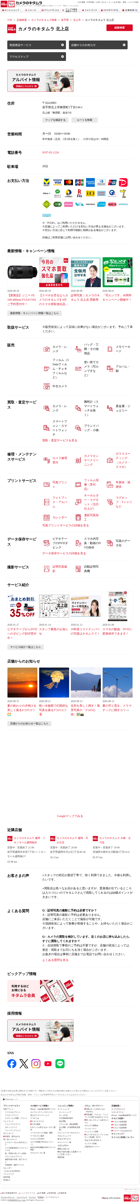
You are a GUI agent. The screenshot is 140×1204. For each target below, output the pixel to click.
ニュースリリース (27, 1193)
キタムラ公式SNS (37, 1139)
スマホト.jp (34, 1118)
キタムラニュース (64, 1136)
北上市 (77, 20)
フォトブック (8, 1121)
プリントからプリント (13, 1156)
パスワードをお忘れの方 (122, 1131)
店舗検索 (22, 20)
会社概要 (81, 2)
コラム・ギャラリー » (93, 1106)
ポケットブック (11, 1127)
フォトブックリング (12, 1130)
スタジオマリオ (38, 1121)
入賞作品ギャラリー (92, 1147)
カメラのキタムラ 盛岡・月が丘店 (72, 840)
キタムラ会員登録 (120, 1122)
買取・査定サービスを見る (59, 440)
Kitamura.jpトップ (11, 1099)
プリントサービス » (11, 1106)
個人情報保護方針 (9, 1193)
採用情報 (90, 2)
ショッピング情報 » (65, 1106)
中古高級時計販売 (66, 1118)
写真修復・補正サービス (14, 1165)
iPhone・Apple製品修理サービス (42, 1109)
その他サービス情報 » (39, 1106)
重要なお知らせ (63, 1149)
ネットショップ (63, 1109)
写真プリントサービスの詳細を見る (65, 525)
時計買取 (62, 1121)
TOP (9, 20)
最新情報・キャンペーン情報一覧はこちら (34, 313)
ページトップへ (132, 1189)
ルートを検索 (84, 120)
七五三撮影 (36, 1124)
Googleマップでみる (70, 816)
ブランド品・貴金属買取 (68, 1124)
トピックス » (62, 1145)
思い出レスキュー (10, 1139)
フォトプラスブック (12, 1124)
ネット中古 (63, 1115)
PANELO (6, 1180)
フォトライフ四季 (91, 1132)
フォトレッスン (90, 1129)
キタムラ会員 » (117, 1118)
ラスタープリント (12, 1115)
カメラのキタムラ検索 (44, 20)
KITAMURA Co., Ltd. (16, 1200)
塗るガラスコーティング (39, 1115)
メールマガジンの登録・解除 (41, 1133)
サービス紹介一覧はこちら (25, 647)
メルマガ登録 (133, 2)
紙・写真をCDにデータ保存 (15, 1153)
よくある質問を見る (55, 960)
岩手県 (65, 20)
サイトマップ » (117, 1134)
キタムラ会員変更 (120, 1125)
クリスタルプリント (12, 1112)
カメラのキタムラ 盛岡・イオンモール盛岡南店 (29, 840)
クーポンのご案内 (37, 1136)
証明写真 (6, 1177)
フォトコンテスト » (92, 1140)
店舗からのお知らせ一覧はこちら (29, 723)
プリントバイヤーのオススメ (68, 1133)
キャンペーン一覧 (64, 1142)
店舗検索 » (115, 1106)
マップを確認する (55, 120)
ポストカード (8, 1133)
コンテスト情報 (90, 1144)
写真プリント (8, 1109)
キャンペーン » (63, 1139)
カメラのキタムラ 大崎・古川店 (115, 840)
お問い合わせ (101, 2)
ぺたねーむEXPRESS (11, 1171)
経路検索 (119, 27)
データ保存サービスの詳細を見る (64, 553)
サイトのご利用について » (122, 1137)
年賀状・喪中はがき (12, 1136)
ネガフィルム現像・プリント (16, 1118)
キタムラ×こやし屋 (37, 1153)
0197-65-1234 (50, 152)
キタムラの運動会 (91, 1125)
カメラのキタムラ (118, 1109)
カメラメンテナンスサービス (41, 1112)
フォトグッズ (8, 1174)
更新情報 (60, 1157)
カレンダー (7, 1168)
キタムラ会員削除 (120, 1128)
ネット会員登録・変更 (117, 2)
